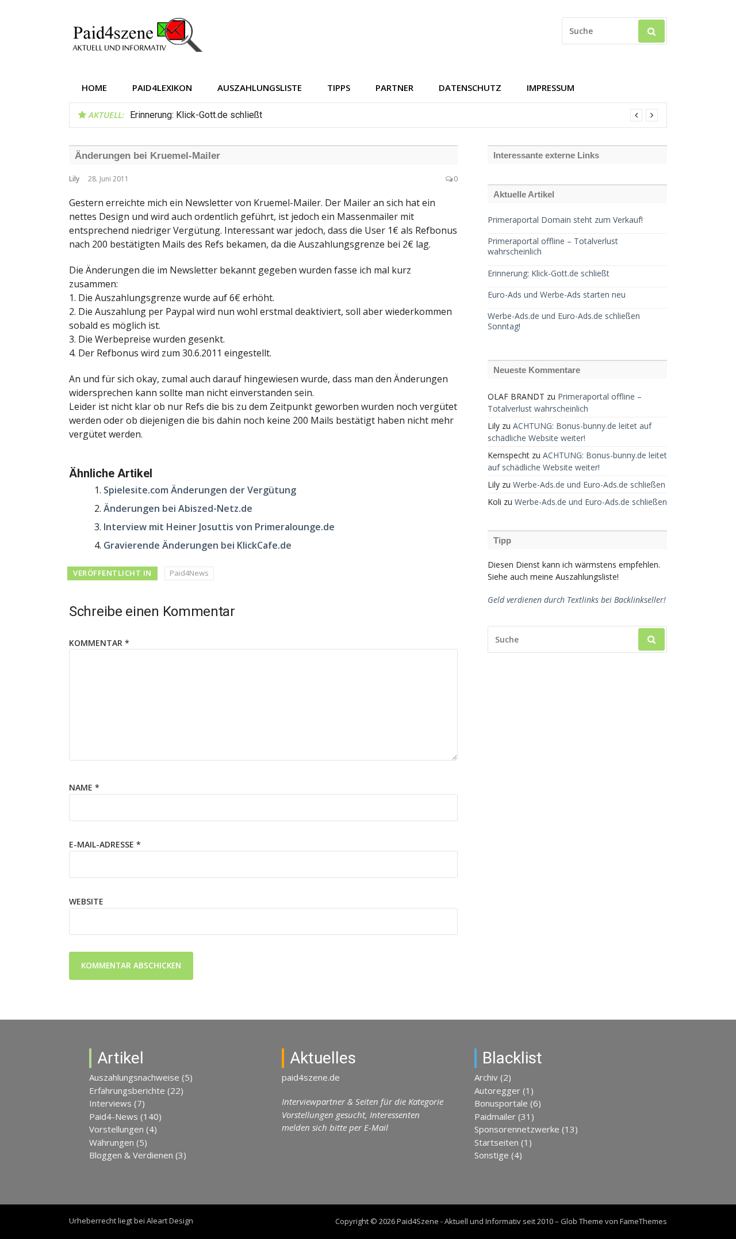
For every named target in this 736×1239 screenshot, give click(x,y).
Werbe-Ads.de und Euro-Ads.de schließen (589, 484)
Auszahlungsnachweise (134, 1077)
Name (84, 787)
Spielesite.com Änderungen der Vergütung (199, 490)
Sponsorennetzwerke (516, 1129)
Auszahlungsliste (259, 87)
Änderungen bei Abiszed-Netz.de (177, 508)
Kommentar (99, 642)
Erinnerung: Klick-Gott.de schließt (196, 114)
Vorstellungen (116, 1129)
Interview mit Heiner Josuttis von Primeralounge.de (219, 526)
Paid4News (189, 573)
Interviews (110, 1103)
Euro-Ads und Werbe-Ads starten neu (557, 295)
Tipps (338, 87)
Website (86, 901)
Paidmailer (495, 1116)
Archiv (486, 1077)
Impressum (550, 87)
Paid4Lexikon (162, 87)
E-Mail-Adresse (105, 844)
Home (94, 87)
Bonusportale (501, 1103)
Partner (394, 87)
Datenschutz (470, 87)
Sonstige (491, 1155)
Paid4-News (113, 1116)
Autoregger (497, 1090)
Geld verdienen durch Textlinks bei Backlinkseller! (577, 599)
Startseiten (496, 1142)
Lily (74, 179)
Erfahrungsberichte (127, 1090)
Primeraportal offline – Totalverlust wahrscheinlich (553, 246)
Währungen (111, 1142)
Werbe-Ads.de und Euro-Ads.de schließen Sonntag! (564, 321)
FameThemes (643, 1221)
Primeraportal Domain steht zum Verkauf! (565, 220)
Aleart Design (170, 1220)
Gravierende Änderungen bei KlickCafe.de (197, 545)
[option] (394, 115)
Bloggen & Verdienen (131, 1155)
